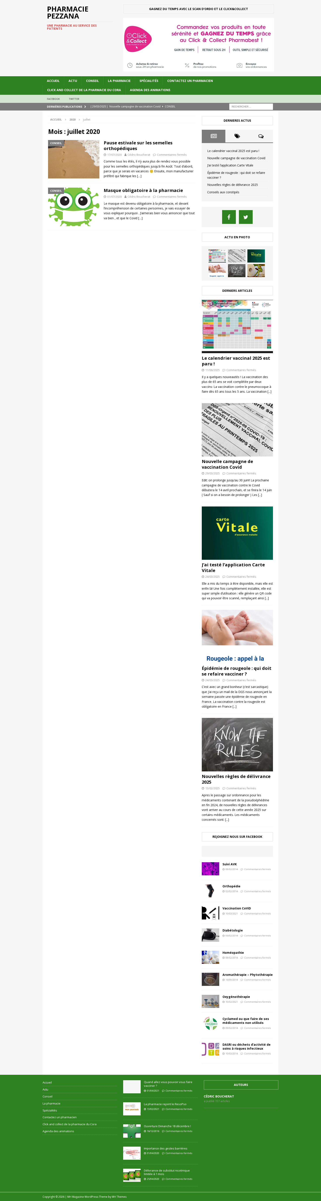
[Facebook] (229, 217)
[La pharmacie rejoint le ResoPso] (132, 1108)
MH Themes (119, 1197)
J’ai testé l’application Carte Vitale (230, 165)
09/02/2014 (232, 1028)
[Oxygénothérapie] (210, 1001)
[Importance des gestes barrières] (132, 1153)
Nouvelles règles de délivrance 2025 (232, 185)
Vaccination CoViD (237, 908)
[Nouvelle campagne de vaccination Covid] (236, 256)
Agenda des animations (150, 90)
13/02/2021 (153, 1109)
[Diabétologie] (210, 935)
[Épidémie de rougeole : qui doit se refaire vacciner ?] (217, 270)
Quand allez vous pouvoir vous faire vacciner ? (168, 1084)
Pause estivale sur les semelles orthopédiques (138, 145)
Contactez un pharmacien (190, 81)
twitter (74, 98)
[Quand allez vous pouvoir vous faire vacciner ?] (132, 1086)
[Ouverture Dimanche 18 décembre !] (132, 1130)
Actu (73, 81)
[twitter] (246, 217)
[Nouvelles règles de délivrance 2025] (236, 270)
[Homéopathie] (210, 957)
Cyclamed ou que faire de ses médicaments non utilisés (246, 1021)
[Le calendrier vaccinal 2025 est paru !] (217, 256)
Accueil (53, 81)
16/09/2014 (232, 979)
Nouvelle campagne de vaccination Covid (236, 158)
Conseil (92, 81)
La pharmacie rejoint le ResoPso (165, 1104)
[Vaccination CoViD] (210, 912)
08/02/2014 (232, 869)
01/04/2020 (153, 1153)
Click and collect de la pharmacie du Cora (84, 90)
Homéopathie (233, 952)
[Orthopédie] (210, 890)
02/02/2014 (232, 891)
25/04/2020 (153, 1178)
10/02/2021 (232, 1001)
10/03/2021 (232, 913)
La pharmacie (119, 81)
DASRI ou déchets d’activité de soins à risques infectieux (247, 1046)
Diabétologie (233, 930)
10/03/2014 (232, 1053)
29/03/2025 (212, 473)
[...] (269, 391)
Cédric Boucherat (139, 155)
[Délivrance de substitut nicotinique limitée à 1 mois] (132, 1175)
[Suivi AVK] (210, 868)
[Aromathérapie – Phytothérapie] (210, 979)
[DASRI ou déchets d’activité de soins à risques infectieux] (210, 1049)
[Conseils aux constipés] (256, 270)
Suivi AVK (230, 864)
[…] (139, 176)
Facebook (53, 98)
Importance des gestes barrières (165, 1148)
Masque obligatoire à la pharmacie (143, 190)
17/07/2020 (114, 155)
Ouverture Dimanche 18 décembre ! (167, 1126)
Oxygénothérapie (236, 997)
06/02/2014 (232, 935)
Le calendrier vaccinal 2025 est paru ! (233, 151)
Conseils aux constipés (223, 192)
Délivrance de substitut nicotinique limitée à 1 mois (167, 1172)
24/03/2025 (212, 577)
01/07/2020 (114, 197)
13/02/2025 (212, 788)
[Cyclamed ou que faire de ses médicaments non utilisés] (210, 1023)
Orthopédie (231, 886)
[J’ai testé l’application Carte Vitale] (256, 256)
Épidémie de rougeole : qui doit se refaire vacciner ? (236, 671)
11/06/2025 (212, 370)
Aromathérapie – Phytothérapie (248, 975)
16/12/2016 (153, 1131)
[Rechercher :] (251, 106)
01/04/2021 (153, 1090)
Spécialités (149, 81)
